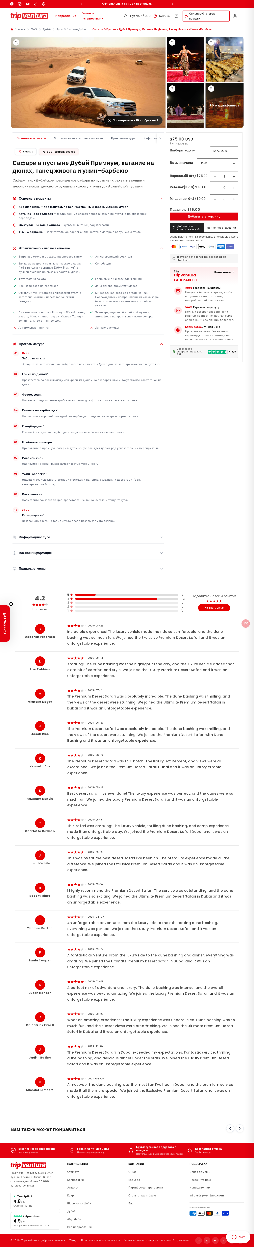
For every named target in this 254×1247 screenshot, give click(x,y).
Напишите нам (200, 1187)
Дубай (47, 29)
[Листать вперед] (240, 1128)
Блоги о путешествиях (93, 15)
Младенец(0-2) (188, 198)
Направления (65, 16)
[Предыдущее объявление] (81, 4)
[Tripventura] (28, 1165)
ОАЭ (34, 29)
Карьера (134, 1180)
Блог (131, 1203)
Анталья (73, 1187)
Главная (19, 29)
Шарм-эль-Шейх (79, 1203)
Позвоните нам (200, 1180)
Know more (222, 272)
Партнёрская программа (145, 1187)
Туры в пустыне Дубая (72, 29)
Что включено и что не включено (78, 138)
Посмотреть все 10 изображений (135, 120)
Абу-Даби (74, 1219)
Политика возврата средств (140, 1240)
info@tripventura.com (207, 1195)
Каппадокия (75, 1180)
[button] (125, 16)
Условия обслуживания (175, 1240)
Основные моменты (31, 138)
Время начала (181, 162)
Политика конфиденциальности (101, 1240)
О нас (132, 1172)
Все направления (79, 1227)
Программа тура (123, 138)
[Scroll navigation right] (160, 138)
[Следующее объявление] (172, 4)
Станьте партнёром (142, 1195)
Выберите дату (182, 150)
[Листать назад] (230, 1128)
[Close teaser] (11, 604)
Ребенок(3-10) (188, 187)
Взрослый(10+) (189, 176)
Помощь (164, 16)
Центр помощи (200, 1172)
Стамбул (73, 1172)
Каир (70, 1195)
